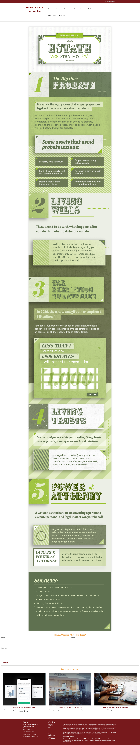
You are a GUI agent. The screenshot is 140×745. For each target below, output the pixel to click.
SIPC (99, 738)
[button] (57, 9)
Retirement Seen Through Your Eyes (115, 707)
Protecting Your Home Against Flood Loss (70, 707)
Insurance (50, 729)
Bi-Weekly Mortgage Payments (24, 707)
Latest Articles (51, 735)
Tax (48, 730)
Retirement (50, 724)
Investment (50, 725)
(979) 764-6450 (111, 1)
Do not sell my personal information (95, 733)
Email (73, 638)
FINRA (96, 738)
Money (49, 732)
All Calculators (51, 738)
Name (3, 638)
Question (4, 648)
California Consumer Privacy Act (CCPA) (104, 732)
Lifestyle (50, 734)
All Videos (50, 737)
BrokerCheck (91, 722)
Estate (49, 727)
